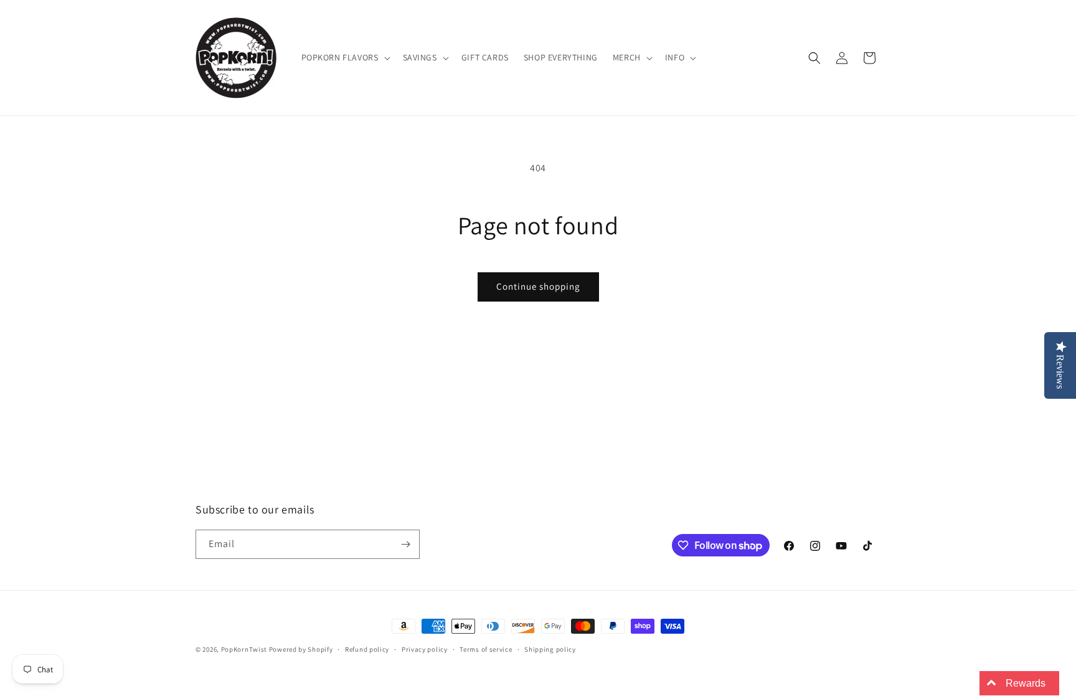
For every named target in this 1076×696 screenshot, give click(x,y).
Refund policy (367, 649)
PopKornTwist (244, 649)
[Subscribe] (405, 544)
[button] (344, 57)
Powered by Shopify (301, 649)
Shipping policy (550, 649)
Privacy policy (425, 649)
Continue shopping (538, 286)
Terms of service (486, 649)
